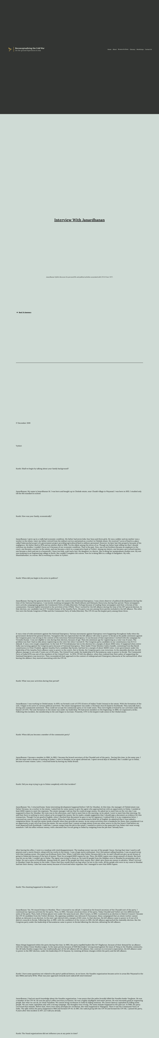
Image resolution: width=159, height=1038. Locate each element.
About (115, 49)
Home (109, 49)
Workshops (140, 49)
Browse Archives (123, 49)
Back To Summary (25, 312)
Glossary (132, 49)
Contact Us (148, 49)
